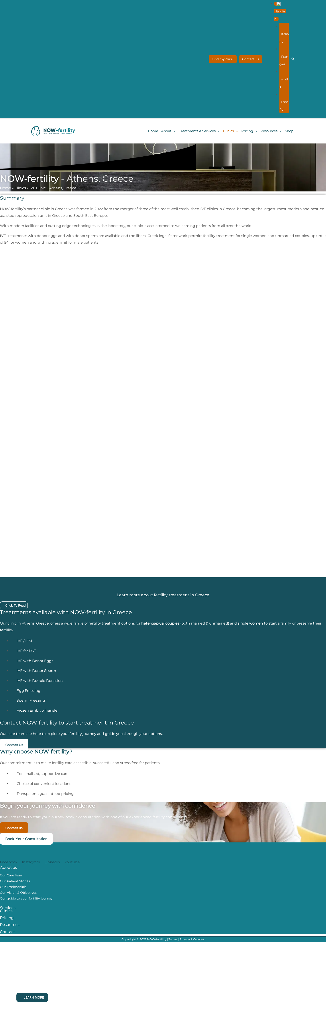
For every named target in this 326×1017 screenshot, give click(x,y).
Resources (9, 924)
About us (8, 867)
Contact (7, 931)
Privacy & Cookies (191, 939)
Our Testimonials (13, 887)
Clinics (20, 188)
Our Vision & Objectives (18, 893)
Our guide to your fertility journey (26, 898)
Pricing (7, 917)
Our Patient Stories (15, 881)
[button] (280, 11)
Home (5, 188)
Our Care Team (11, 875)
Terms (173, 939)
